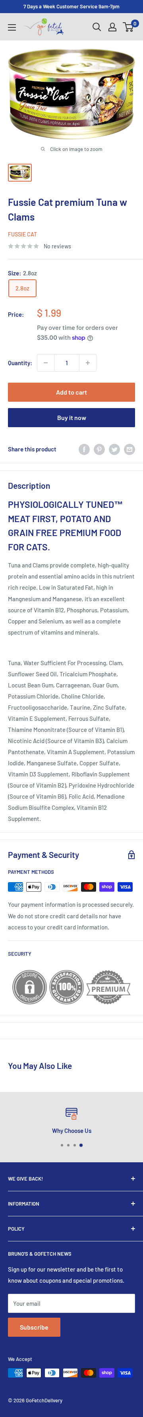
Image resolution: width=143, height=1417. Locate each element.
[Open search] (97, 27)
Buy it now (71, 417)
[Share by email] (129, 449)
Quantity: (20, 362)
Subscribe (34, 1327)
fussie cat (22, 234)
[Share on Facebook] (84, 449)
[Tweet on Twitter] (114, 449)
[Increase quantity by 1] (87, 362)
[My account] (112, 27)
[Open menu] (12, 27)
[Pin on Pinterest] (99, 449)
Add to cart (71, 392)
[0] (128, 27)
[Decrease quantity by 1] (45, 362)
